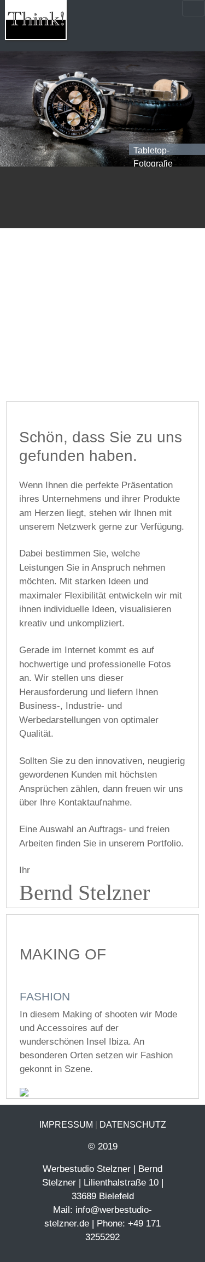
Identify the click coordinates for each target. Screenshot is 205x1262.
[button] (15, 109)
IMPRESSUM (66, 1124)
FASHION (45, 996)
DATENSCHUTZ (132, 1124)
